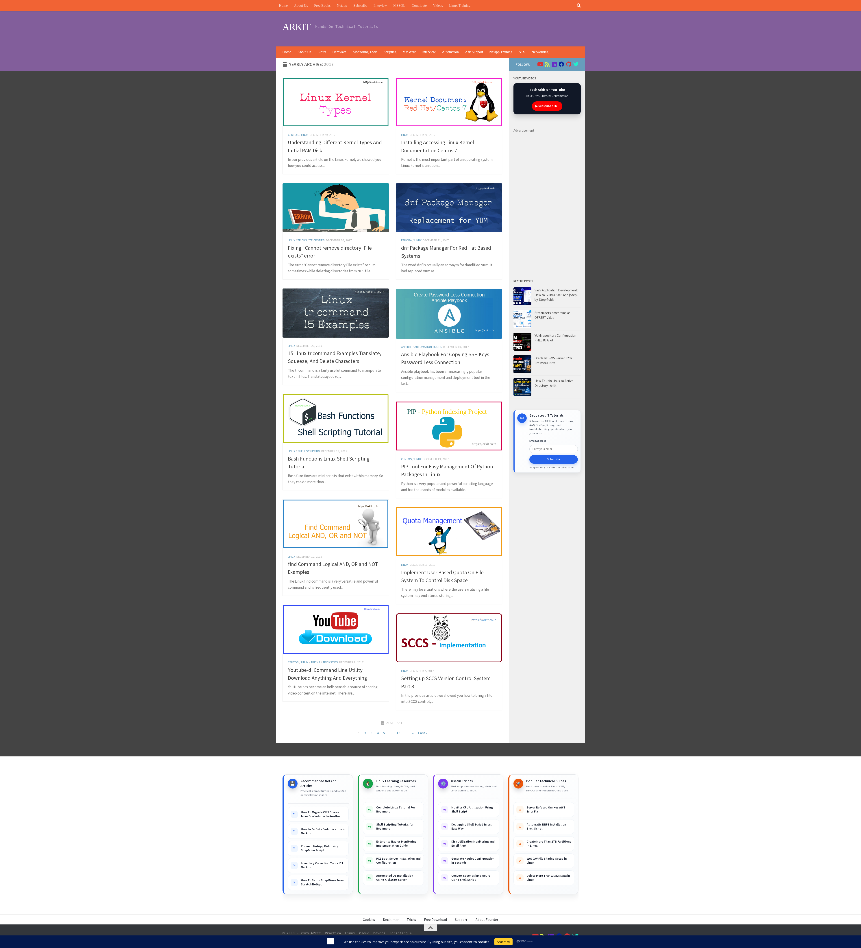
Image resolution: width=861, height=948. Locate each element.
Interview (380, 5)
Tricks (302, 240)
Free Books (322, 5)
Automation (450, 52)
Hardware (339, 52)
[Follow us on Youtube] (540, 64)
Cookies (369, 919)
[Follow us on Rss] (547, 64)
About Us (301, 5)
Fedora (406, 240)
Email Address (537, 440)
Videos (438, 5)
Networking (539, 52)
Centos (293, 135)
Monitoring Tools (365, 52)
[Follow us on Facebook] (561, 64)
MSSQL (399, 5)
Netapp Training (500, 52)
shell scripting (309, 451)
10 (398, 733)
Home (283, 5)
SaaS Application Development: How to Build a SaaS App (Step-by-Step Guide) (556, 295)
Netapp (342, 5)
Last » (423, 733)
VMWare (409, 52)
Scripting (390, 52)
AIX (522, 52)
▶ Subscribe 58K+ (547, 106)
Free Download (435, 919)
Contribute (419, 5)
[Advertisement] (496, 28)
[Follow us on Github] (568, 64)
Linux (321, 52)
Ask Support (474, 52)
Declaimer (391, 919)
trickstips (317, 240)
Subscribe (360, 5)
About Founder (487, 919)
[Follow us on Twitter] (575, 64)
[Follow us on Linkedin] (554, 64)
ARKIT (297, 27)
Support (461, 919)
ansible (406, 347)
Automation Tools (428, 347)
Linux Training (459, 5)
